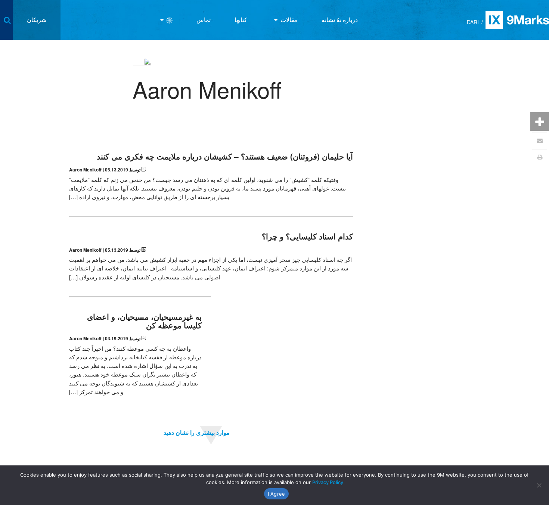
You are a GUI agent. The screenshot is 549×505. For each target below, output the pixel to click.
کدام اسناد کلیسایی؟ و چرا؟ (307, 236)
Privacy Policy (327, 482)
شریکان (36, 19)
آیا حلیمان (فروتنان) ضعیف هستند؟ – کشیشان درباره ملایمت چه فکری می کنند (225, 156)
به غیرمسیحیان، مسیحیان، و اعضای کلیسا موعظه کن (144, 320)
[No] (539, 485)
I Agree (276, 494)
